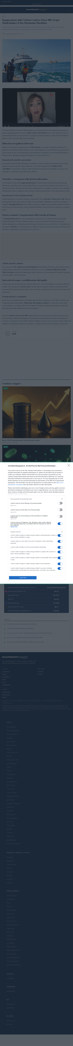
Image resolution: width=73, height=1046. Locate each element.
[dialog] (36, 523)
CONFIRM (22, 577)
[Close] (69, 466)
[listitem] (36, 499)
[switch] (60, 503)
